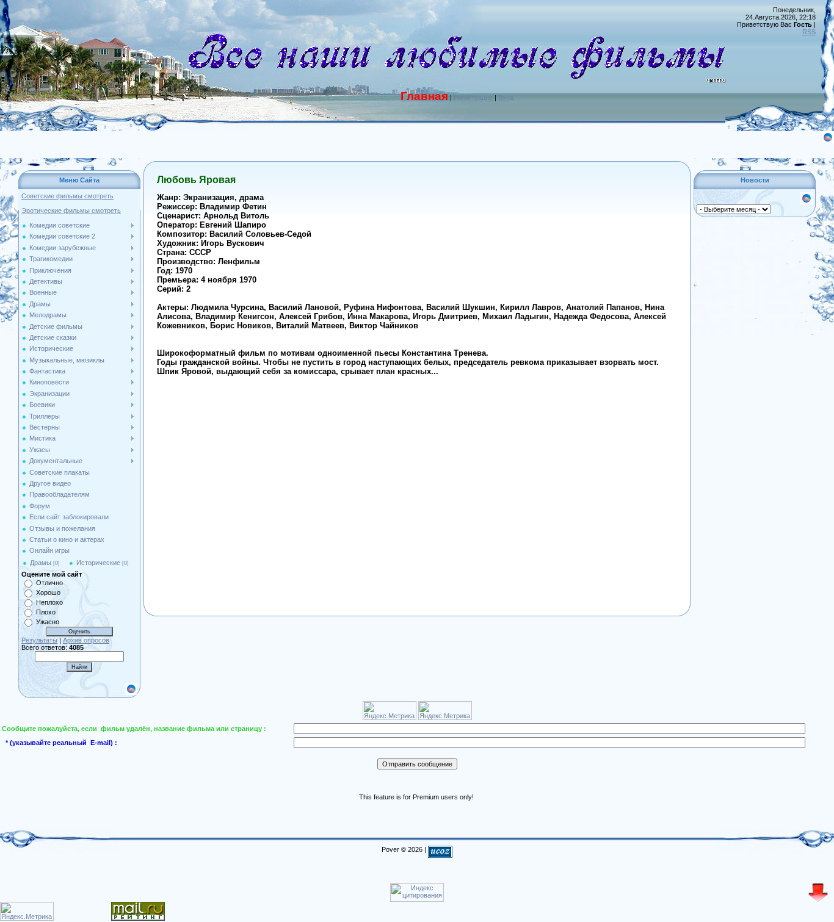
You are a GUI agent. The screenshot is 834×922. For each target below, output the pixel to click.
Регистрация (473, 97)
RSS (809, 31)
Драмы (40, 562)
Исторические (98, 562)
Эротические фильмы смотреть (71, 210)
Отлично (49, 582)
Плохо (46, 612)
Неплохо (49, 602)
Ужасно (47, 621)
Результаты (39, 640)
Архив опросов (86, 640)
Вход (505, 97)
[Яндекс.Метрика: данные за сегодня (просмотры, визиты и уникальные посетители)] (27, 911)
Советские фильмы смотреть (67, 196)
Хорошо (48, 592)
